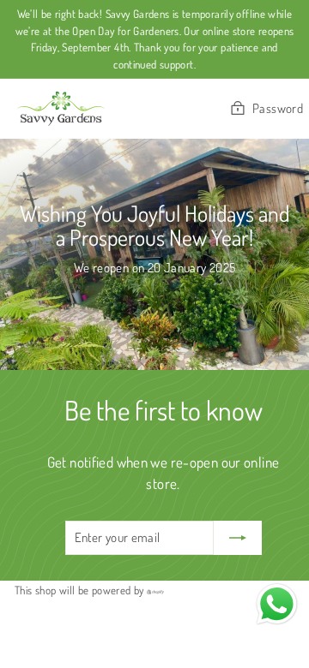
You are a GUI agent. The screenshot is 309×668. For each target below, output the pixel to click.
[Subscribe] (238, 538)
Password (277, 108)
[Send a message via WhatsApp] (276, 604)
